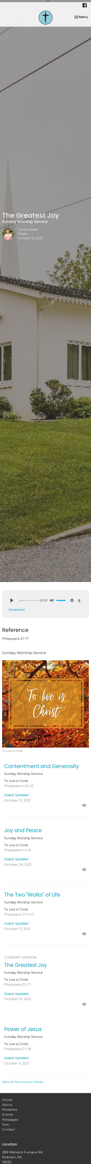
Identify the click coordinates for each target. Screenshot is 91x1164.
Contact (8, 1129)
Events (7, 1114)
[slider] (27, 600)
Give (5, 1124)
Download (17, 609)
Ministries (9, 1110)
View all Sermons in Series (22, 1082)
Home (7, 1100)
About (7, 1105)
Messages (10, 1120)
